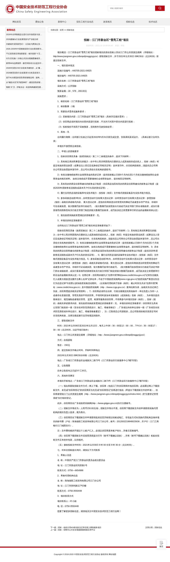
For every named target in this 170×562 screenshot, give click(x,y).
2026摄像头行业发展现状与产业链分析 (22, 39)
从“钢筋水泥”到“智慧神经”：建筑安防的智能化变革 (24, 82)
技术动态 (153, 22)
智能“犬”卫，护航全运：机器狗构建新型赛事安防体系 (24, 87)
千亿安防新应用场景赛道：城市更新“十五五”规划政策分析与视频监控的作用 (24, 54)
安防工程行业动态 (84, 22)
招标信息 (130, 22)
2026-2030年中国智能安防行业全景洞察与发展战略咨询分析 (24, 49)
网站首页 (16, 22)
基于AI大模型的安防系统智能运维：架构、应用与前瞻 (24, 77)
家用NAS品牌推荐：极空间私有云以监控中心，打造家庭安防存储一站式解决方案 (24, 63)
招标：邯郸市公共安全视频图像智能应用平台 (76, 530)
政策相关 (107, 22)
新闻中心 (62, 22)
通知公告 (39, 22)
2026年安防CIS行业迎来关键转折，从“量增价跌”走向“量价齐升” (24, 68)
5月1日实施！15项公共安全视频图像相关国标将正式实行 (24, 58)
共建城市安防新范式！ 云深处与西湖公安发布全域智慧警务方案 (24, 44)
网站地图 (112, 554)
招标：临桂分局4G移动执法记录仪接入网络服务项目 (79, 527)
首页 (62, 30)
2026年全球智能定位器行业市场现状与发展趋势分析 (24, 34)
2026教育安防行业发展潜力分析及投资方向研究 (24, 73)
